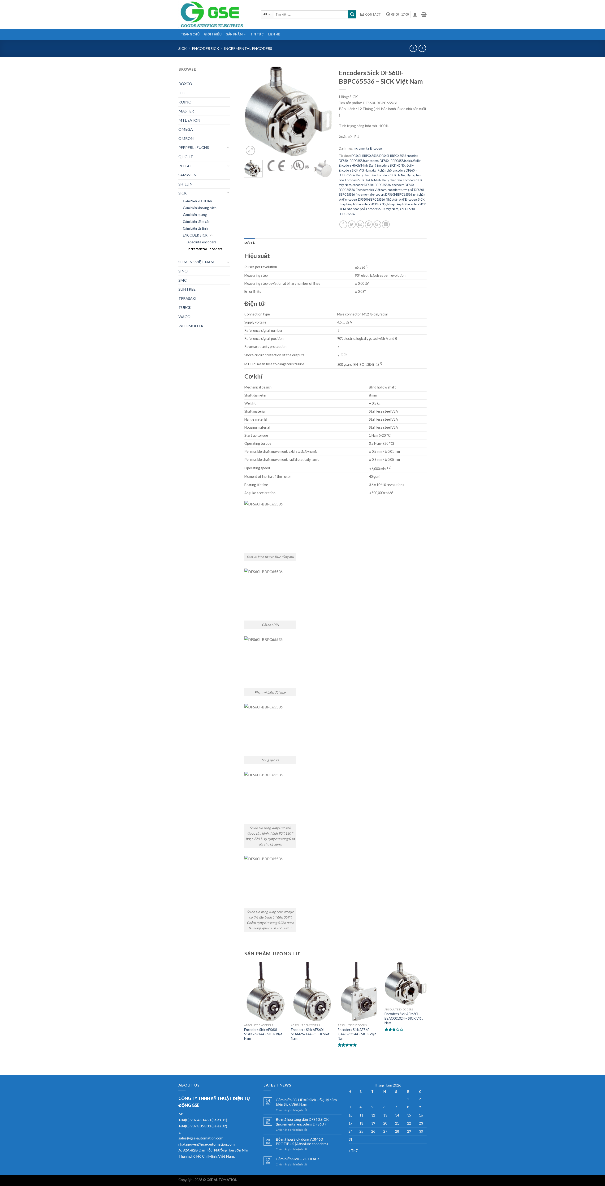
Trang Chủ (190, 34)
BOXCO (185, 83)
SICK (182, 48)
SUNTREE (186, 289)
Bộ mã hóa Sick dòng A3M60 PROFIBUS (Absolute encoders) (302, 1141)
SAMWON (187, 175)
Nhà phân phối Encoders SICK (405, 199)
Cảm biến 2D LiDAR (197, 201)
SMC (182, 280)
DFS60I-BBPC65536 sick (396, 161)
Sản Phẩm (234, 34)
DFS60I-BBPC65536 (364, 156)
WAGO (184, 316)
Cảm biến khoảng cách (199, 208)
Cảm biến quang (195, 215)
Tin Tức (257, 34)
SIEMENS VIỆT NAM (196, 261)
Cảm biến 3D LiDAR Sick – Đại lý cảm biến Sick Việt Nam (306, 1101)
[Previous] (252, 111)
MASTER (186, 111)
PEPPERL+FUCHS (193, 147)
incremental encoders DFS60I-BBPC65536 (384, 194)
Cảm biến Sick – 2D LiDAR (297, 1158)
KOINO (184, 102)
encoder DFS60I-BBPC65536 (371, 185)
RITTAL (184, 166)
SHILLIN (185, 184)
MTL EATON (189, 120)
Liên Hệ (274, 34)
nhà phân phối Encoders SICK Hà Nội (362, 204)
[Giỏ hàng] (424, 14)
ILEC (182, 93)
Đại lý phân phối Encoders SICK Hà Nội (381, 175)
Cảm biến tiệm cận (196, 222)
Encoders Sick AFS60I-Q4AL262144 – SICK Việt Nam (357, 1034)
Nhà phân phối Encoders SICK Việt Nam (372, 209)
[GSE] (216, 14)
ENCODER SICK (205, 48)
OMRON (186, 138)
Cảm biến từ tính (195, 228)
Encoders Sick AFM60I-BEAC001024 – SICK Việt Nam (404, 1018)
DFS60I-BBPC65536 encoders (359, 161)
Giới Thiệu (213, 34)
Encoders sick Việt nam (371, 190)
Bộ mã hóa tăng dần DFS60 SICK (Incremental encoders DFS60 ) (302, 1121)
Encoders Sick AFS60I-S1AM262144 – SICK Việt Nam (310, 1034)
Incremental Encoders (248, 48)
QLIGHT (185, 156)
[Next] (324, 111)
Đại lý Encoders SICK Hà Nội (387, 165)
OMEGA (185, 129)
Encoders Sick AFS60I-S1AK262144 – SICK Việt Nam (263, 1034)
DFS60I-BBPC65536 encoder (398, 156)
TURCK (184, 307)
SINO (183, 271)
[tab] (249, 243)
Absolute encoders (201, 242)
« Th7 (353, 1150)
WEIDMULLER (190, 325)
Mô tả (249, 243)
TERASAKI (187, 298)
